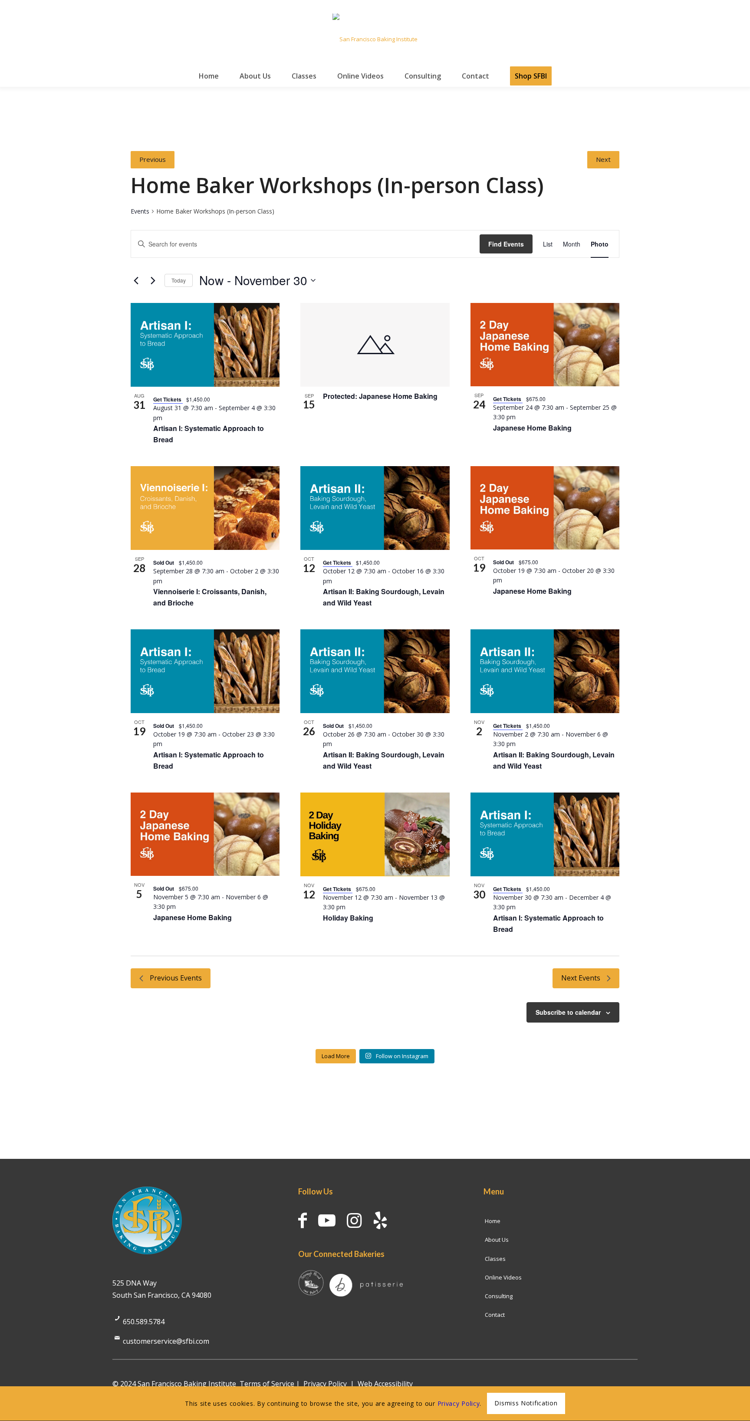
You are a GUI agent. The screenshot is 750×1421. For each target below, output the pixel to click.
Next (603, 159)
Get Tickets (168, 399)
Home (492, 1221)
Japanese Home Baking (532, 428)
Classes (495, 1259)
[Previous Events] (136, 280)
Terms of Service (267, 1383)
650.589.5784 (143, 1321)
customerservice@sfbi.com (166, 1341)
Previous (152, 159)
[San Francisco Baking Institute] (375, 39)
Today (178, 280)
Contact (495, 1315)
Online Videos (503, 1277)
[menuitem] (208, 76)
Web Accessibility (385, 1383)
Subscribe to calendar (568, 1012)
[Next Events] (153, 280)
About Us (497, 1239)
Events (140, 211)
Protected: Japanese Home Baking (380, 396)
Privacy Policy (325, 1383)
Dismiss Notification (525, 1403)
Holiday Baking (348, 918)
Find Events (506, 244)
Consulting (499, 1296)
